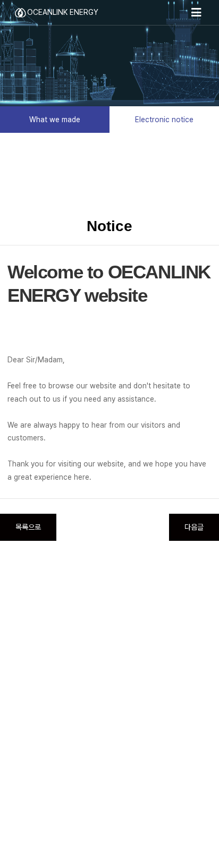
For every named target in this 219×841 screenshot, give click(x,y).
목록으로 (28, 527)
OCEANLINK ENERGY (62, 12)
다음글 (194, 527)
